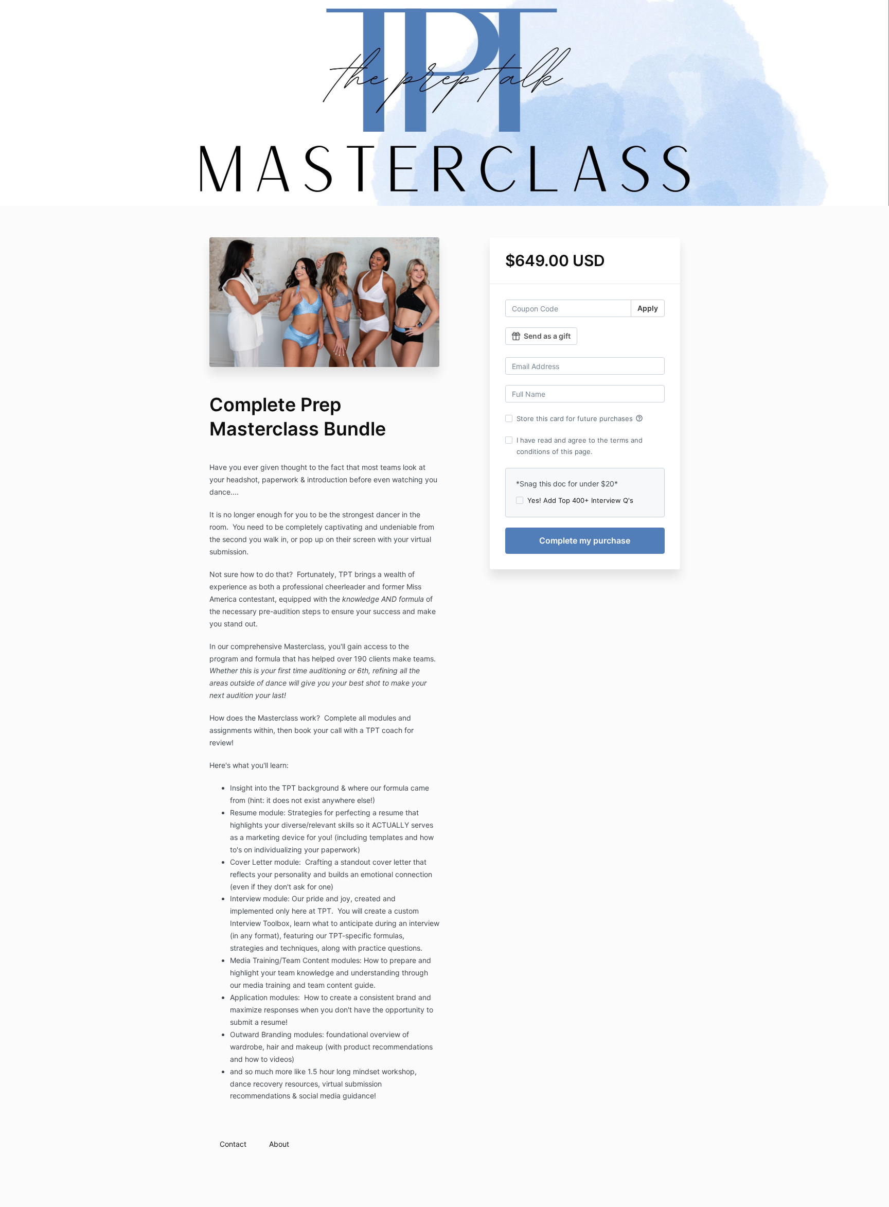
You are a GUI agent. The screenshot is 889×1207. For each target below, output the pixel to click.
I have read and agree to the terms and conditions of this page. (580, 446)
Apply (647, 308)
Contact (233, 1144)
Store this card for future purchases (580, 418)
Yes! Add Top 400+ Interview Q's (580, 500)
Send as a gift (547, 335)
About (279, 1144)
